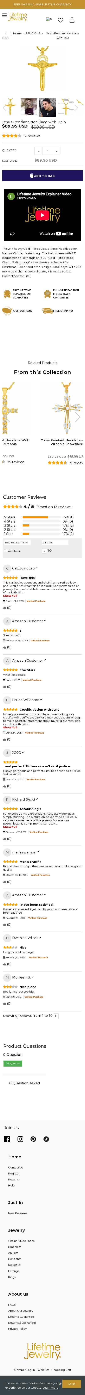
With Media (14, 551)
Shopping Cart (61, 1369)
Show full (10, 595)
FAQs (11, 1304)
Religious (14, 1264)
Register (14, 1173)
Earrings (13, 1271)
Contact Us (15, 1167)
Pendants (14, 1258)
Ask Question (13, 1063)
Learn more (50, 1387)
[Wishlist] (60, 20)
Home (17, 33)
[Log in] (49, 20)
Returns (13, 1179)
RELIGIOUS (33, 33)
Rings (11, 1277)
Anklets (13, 1252)
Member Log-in (24, 1369)
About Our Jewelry (20, 1310)
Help (11, 1185)
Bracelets (14, 1246)
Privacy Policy (17, 1328)
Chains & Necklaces (21, 1240)
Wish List (43, 1369)
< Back (5, 35)
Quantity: (9, 150)
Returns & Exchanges (22, 1322)
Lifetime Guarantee (21, 1316)
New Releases (17, 1213)
